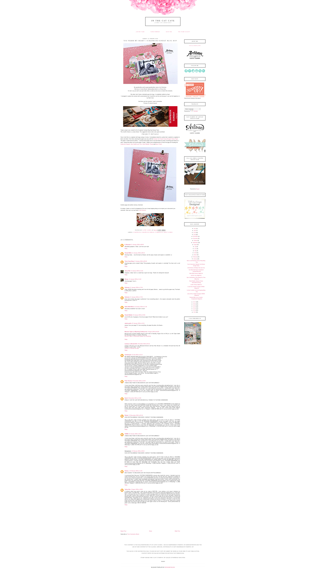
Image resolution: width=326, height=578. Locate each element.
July (195, 246)
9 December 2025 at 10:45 (134, 398)
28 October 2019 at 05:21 (143, 343)
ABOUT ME (169, 32)
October (195, 240)
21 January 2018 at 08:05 (137, 244)
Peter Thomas (128, 380)
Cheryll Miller (128, 253)
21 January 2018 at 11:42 (135, 279)
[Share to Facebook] (163, 230)
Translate (195, 111)
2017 (194, 302)
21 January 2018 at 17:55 (136, 297)
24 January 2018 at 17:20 (140, 306)
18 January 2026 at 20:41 (135, 433)
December (195, 236)
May (195, 250)
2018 (194, 234)
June (195, 248)
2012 (194, 312)
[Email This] (158, 230)
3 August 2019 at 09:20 (153, 331)
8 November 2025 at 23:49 (138, 380)
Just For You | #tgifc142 (196, 275)
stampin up (159, 232)
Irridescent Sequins (125, 144)
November (195, 238)
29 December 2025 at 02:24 (136, 415)
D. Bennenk (128, 244)
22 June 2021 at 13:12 (137, 354)
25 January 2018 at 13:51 (138, 323)
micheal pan (128, 354)
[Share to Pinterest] (165, 230)
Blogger (197, 189)
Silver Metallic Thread (147, 144)
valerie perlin (128, 323)
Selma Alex (128, 489)
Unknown (127, 287)
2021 (195, 228)
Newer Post (123, 531)
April (195, 252)
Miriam (126, 279)
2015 (194, 306)
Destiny (127, 470)
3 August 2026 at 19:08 (136, 489)
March (195, 254)
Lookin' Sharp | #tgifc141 (196, 284)
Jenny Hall (127, 270)
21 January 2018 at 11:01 (137, 270)
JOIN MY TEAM (140, 32)
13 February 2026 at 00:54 (138, 451)
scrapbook (137, 232)
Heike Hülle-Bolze (129, 306)
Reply (126, 248)
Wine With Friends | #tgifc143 (196, 273)
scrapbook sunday (148, 232)
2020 (195, 230)
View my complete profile (195, 45)
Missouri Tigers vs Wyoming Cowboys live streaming (138, 336)
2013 (194, 310)
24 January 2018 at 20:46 (139, 315)
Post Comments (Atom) (133, 534)
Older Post (177, 531)
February (195, 256)
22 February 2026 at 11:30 (135, 470)
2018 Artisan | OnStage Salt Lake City (196, 267)
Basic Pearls (159, 144)
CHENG (127, 433)
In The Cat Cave (163, 21)
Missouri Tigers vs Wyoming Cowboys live (136, 331)
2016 (194, 304)
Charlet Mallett (128, 315)
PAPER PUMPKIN (155, 32)
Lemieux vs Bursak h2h (131, 343)
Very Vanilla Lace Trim (136, 144)
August (195, 244)
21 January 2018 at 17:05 (136, 287)
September (195, 242)
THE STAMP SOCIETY (184, 32)
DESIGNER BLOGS (170, 567)
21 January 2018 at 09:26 (140, 261)
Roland (127, 415)
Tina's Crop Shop (129, 261)
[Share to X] (161, 230)
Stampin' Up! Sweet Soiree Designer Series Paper (165, 139)
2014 (194, 308)
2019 (194, 232)
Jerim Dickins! (142, 210)
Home (150, 531)
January (195, 258)
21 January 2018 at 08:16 (138, 253)
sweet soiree (168, 232)
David (126, 398)
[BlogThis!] (160, 230)
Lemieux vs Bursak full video (132, 348)
